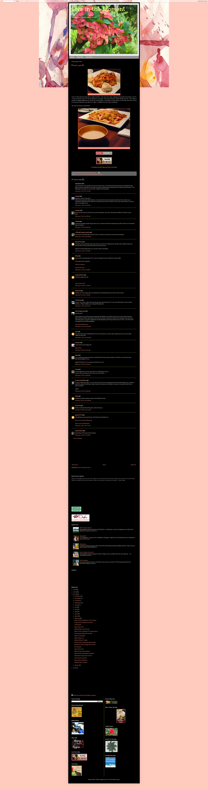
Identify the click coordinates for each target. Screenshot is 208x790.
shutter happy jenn (80, 311)
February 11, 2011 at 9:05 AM (82, 227)
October (77, 600)
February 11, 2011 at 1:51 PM (82, 285)
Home (72, 57)
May (76, 611)
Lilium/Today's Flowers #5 (86, 552)
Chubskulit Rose (79, 275)
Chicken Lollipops (80, 264)
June (76, 609)
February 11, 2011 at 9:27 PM (82, 306)
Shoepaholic (83, 536)
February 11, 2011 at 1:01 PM (82, 251)
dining (77, 174)
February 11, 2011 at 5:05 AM (82, 216)
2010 (74, 668)
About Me (80, 57)
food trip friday (91, 174)
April (76, 613)
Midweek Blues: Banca (85, 527)
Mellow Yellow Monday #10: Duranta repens (86, 631)
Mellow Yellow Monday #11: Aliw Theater (85, 620)
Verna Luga (78, 300)
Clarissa (77, 221)
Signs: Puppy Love (79, 638)
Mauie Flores (78, 241)
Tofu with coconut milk (80, 658)
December (77, 596)
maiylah (77, 196)
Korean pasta (78, 65)
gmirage (77, 210)
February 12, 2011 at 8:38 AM (82, 375)
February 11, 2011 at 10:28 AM (83, 236)
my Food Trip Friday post (81, 324)
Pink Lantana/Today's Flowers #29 (83, 633)
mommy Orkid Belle (80, 380)
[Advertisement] (104, 451)
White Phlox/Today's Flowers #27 (83, 655)
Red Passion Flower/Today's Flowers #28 (84, 644)
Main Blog (89, 57)
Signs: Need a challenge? (80, 660)
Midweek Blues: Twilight (80, 640)
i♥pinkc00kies (79, 430)
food (80, 174)
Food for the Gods (79, 267)
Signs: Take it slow (79, 627)
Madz (76, 396)
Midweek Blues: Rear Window (82, 651)
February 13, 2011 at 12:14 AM (83, 409)
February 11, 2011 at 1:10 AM (82, 191)
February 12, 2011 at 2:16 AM (82, 350)
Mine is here (78, 348)
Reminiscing (83, 544)
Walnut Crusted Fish (79, 635)
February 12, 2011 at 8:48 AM (82, 391)
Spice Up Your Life (80, 283)
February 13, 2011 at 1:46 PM (82, 435)
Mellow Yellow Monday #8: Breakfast (84, 653)
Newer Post (75, 464)
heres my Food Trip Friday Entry (83, 420)
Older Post (133, 464)
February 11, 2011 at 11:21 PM (83, 337)
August (77, 605)
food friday (84, 174)
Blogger (118, 779)
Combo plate (77, 624)
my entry (87, 362)
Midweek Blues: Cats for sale (81, 629)
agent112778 (78, 415)
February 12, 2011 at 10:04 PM (83, 400)
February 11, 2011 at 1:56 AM (82, 205)
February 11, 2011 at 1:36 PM (82, 269)
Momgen (77, 342)
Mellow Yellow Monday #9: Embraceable (85, 642)
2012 (74, 592)
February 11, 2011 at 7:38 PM (82, 295)
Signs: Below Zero (79, 649)
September (78, 602)
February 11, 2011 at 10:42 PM (83, 326)
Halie (76, 256)
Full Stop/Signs (84, 560)
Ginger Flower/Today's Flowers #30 (83, 622)
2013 (74, 589)
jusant (107, 779)
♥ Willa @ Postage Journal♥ (82, 232)
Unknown (77, 290)
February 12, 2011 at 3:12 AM (82, 364)
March (76, 616)
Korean (97, 174)
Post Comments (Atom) (84, 467)
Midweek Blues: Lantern (80, 662)
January (77, 665)
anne (76, 331)
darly (76, 355)
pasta (101, 174)
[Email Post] (99, 172)
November (78, 598)
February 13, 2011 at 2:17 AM (82, 425)
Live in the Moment (98, 9)
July (76, 607)
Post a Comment (78, 438)
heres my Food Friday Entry (82, 423)
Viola (76, 369)
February (77, 618)
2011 (74, 594)
